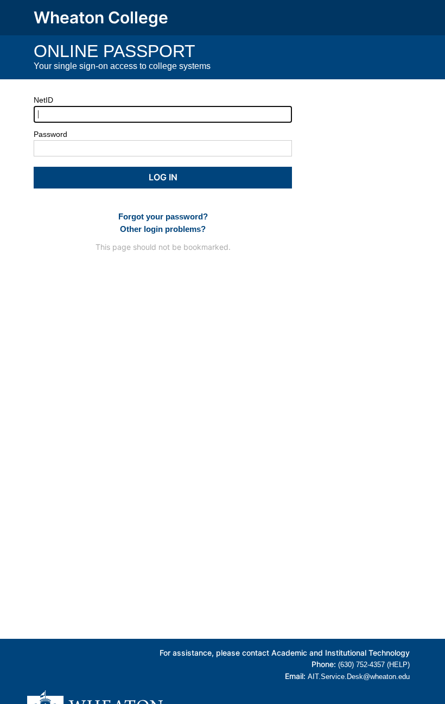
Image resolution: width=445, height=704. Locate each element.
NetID (43, 100)
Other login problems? (163, 229)
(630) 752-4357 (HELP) (374, 665)
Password (50, 134)
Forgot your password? (163, 216)
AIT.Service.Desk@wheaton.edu (359, 676)
